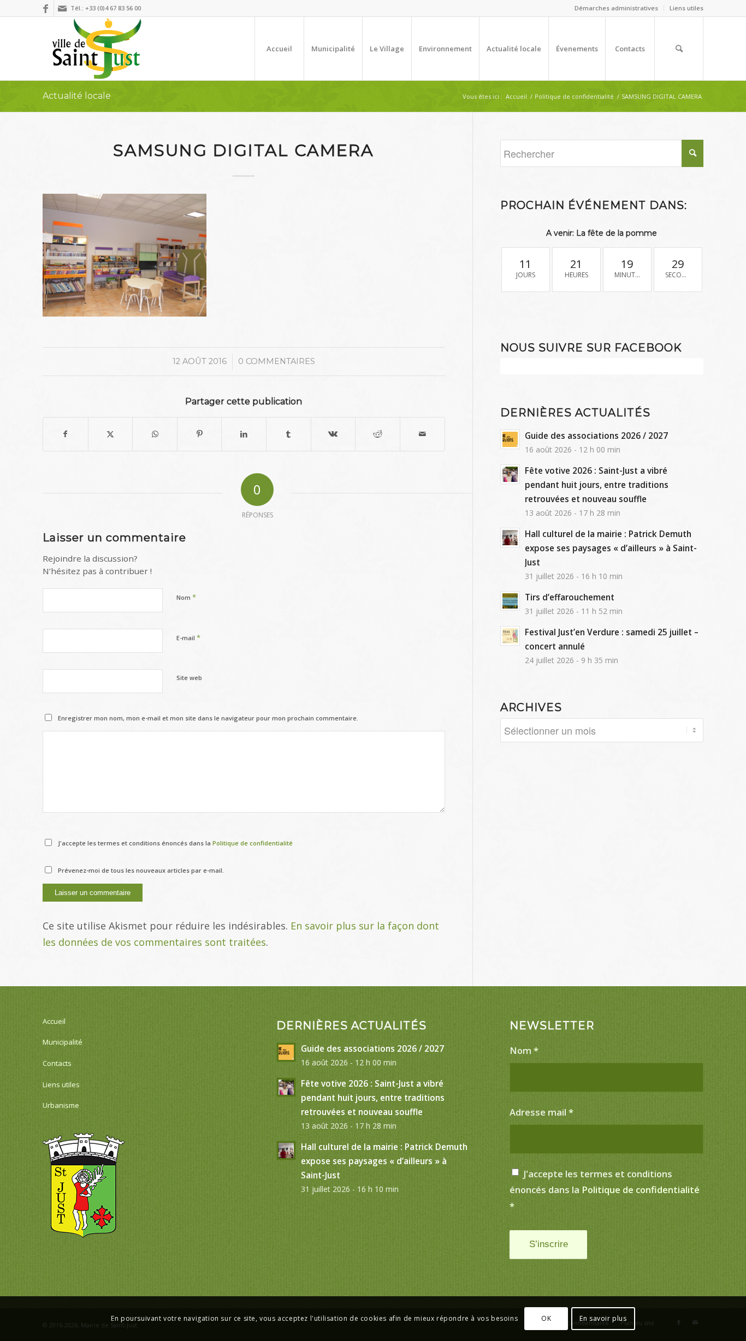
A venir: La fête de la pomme (601, 233)
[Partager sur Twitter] (110, 434)
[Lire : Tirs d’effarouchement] (510, 601)
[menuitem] (616, 8)
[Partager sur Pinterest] (199, 434)
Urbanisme (61, 1105)
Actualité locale (77, 96)
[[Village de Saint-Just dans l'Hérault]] (97, 48)
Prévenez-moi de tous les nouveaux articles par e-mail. (141, 870)
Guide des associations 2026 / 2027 (596, 435)
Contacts (57, 1063)
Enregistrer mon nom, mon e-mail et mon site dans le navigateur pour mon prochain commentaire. (208, 718)
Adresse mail (541, 1112)
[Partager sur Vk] (333, 434)
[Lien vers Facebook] (46, 8)
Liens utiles (686, 8)
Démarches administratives (616, 8)
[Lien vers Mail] (62, 8)
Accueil (54, 1021)
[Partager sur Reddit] (378, 434)
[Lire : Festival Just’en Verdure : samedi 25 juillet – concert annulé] (510, 636)
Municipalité (62, 1042)
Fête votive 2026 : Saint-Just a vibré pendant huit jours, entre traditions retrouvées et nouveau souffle (596, 484)
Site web (189, 678)
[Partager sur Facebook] (65, 434)
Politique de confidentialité (252, 843)
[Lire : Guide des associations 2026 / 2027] (510, 439)
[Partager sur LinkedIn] (244, 434)
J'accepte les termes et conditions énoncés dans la (175, 843)
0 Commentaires (276, 361)
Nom (186, 597)
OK (546, 1318)
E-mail (188, 637)
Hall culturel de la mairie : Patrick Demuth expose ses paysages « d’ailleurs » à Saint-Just (611, 548)
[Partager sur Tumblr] (289, 434)
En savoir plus (602, 1318)
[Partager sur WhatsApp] (155, 434)
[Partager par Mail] (422, 434)
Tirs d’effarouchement (569, 597)
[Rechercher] (678, 48)
